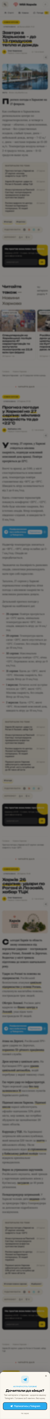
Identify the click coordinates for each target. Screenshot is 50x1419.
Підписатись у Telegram (27, 1406)
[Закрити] (46, 1376)
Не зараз (25, 1413)
